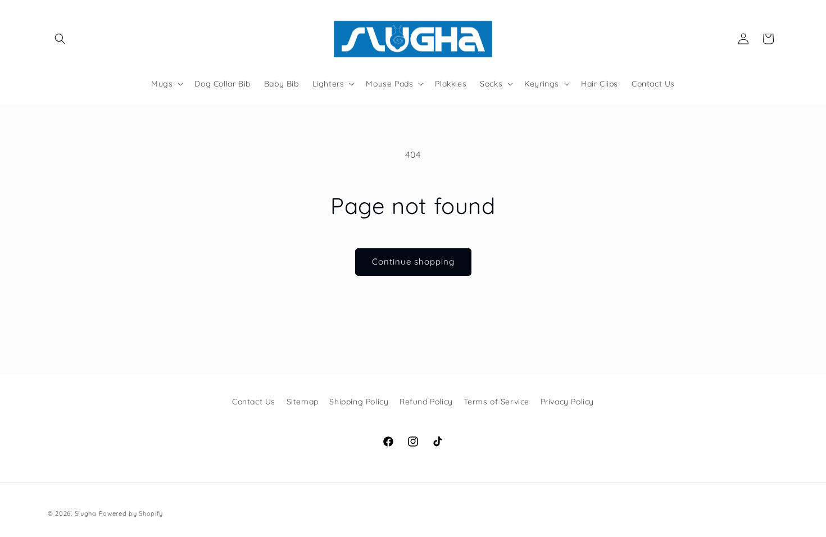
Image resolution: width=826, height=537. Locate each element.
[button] (60, 38)
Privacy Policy (567, 402)
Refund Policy (426, 402)
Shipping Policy (358, 402)
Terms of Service (496, 402)
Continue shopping (413, 261)
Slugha (86, 513)
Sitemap (303, 402)
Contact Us (253, 402)
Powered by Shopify (131, 513)
